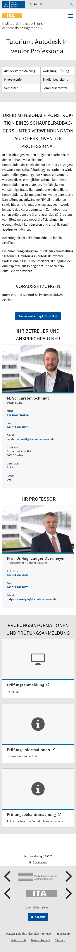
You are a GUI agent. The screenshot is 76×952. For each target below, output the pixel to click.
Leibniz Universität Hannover (34, 933)
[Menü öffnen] (71, 17)
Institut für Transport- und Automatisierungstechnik (22, 25)
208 (9, 479)
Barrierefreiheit (40, 940)
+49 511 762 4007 (17, 427)
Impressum (63, 933)
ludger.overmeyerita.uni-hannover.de (31, 599)
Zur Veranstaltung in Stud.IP (36, 316)
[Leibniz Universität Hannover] (13, 4)
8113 (10, 467)
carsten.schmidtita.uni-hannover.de (30, 439)
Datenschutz (18, 940)
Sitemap (60, 940)
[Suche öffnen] (72, 4)
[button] (7, 876)
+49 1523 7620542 (18, 415)
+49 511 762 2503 (17, 575)
